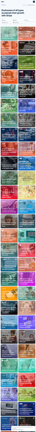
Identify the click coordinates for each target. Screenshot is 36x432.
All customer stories (30, 5)
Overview (24, 5)
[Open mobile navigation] (34, 2)
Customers (4, 4)
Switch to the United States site (17, 429)
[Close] (34, 427)
